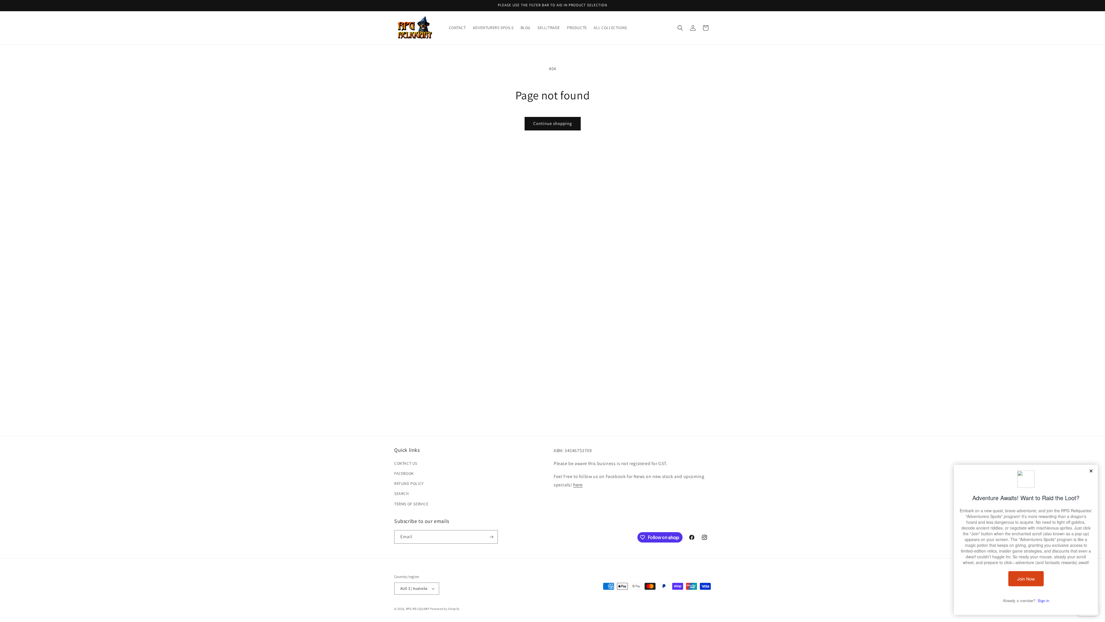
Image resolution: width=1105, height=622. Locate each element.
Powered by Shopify (445, 609)
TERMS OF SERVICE (411, 504)
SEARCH (401, 493)
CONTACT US (405, 463)
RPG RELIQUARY (417, 609)
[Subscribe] (491, 537)
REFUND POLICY (409, 483)
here (577, 485)
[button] (680, 28)
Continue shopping (552, 123)
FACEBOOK (404, 473)
